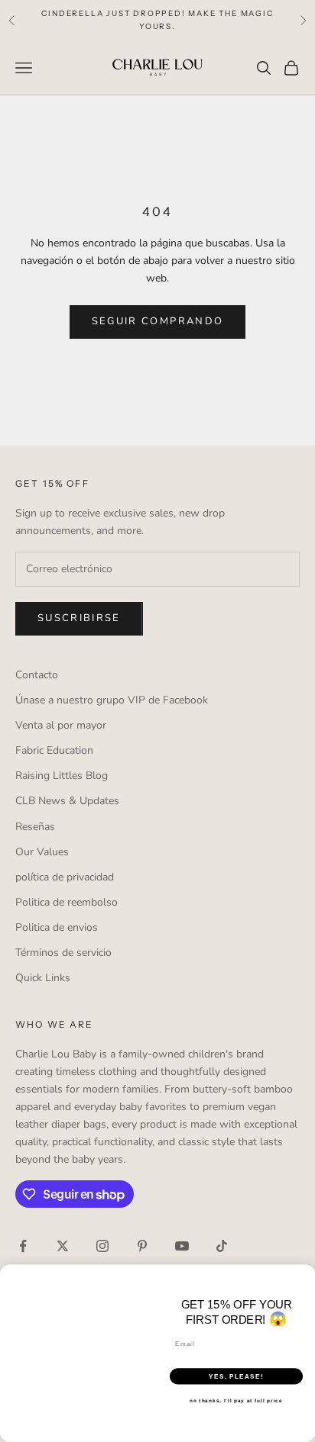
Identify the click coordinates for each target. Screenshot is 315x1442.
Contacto (36, 675)
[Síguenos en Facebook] (23, 1246)
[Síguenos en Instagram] (102, 1246)
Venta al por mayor (60, 725)
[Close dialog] (306, 1274)
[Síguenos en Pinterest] (142, 1246)
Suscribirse (79, 618)
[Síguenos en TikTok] (221, 1246)
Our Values (42, 852)
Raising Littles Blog (61, 775)
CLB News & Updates (67, 800)
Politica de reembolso (66, 902)
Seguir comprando (157, 321)
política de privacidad (64, 877)
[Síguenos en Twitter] (62, 1246)
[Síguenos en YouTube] (182, 1246)
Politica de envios (56, 927)
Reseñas (35, 826)
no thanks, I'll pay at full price (236, 1400)
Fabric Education (54, 750)
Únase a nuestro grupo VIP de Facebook (111, 700)
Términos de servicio (63, 952)
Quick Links (42, 977)
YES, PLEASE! (236, 1376)
